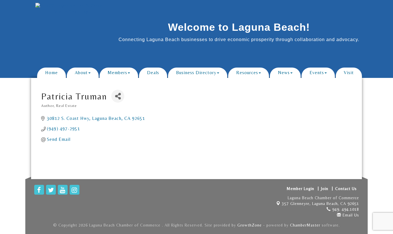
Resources (247, 72)
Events (317, 72)
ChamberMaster (305, 225)
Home (51, 72)
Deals (153, 72)
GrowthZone (249, 225)
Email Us (350, 215)
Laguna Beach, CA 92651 (320, 203)
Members (117, 72)
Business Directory (196, 72)
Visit (349, 72)
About (81, 72)
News (284, 72)
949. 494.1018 (345, 209)
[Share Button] (117, 96)
